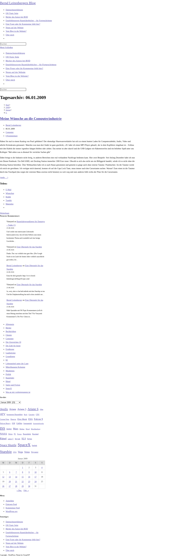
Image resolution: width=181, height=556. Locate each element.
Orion (10, 434)
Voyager (34, 452)
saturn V (11, 439)
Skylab (17, 439)
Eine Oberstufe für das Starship (29, 247)
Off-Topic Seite (12, 57)
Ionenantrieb (27, 423)
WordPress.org (11, 511)
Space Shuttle (8, 445)
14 (16, 477)
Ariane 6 (33, 409)
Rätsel (8, 381)
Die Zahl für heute (13, 346)
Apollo (4, 409)
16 (29, 477)
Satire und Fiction (13, 385)
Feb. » (26, 490)
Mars (15, 428)
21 (16, 482)
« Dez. (19, 490)
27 (10, 486)
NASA (3, 433)
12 (3, 477)
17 (35, 477)
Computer (10, 132)
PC (15, 434)
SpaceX (9, 388)
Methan (22, 429)
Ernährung (10, 349)
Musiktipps (10, 371)
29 (23, 486)
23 (29, 482)
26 (3, 486)
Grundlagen (10, 356)
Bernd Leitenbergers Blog (18, 3)
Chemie (9, 335)
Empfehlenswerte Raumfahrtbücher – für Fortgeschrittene (31, 64)
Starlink (34, 446)
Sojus (29, 439)
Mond (28, 429)
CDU (37, 415)
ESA (30, 419)
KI (7, 360)
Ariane (12, 409)
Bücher (8, 328)
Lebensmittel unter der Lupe (17, 364)
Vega (20, 451)
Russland (35, 434)
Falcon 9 (38, 419)
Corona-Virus (4, 419)
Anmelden (10, 501)
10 (35, 472)
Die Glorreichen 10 (13, 342)
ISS (2, 428)
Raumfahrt (10, 378)
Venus (27, 452)
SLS (23, 438)
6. (6, 113)
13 (10, 477)
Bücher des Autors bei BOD (18, 61)
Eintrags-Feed (11, 504)
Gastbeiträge (11, 353)
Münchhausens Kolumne (15, 367)
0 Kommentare (12, 136)
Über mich (10, 80)
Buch (25, 414)
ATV (2, 414)
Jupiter (9, 429)
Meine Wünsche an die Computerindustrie (31, 118)
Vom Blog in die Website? (17, 76)
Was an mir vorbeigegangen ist (18, 392)
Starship (6, 451)
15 (23, 477)
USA (15, 452)
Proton (19, 434)
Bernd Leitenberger (13, 125)
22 (23, 482)
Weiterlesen (4, 213)
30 (29, 486)
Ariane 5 (21, 409)
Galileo (19, 423)
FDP (13, 423)
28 (16, 486)
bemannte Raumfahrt (15, 415)
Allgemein (10, 324)
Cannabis (32, 414)
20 (10, 482)
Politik (8, 374)
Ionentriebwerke (38, 423)
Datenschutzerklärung (15, 53)
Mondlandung (35, 429)
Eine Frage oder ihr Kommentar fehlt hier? (24, 68)
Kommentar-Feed (13, 508)
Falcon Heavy (5, 423)
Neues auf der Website (15, 72)
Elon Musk (22, 419)
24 (35, 482)
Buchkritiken (11, 331)
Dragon (13, 419)
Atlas (41, 409)
